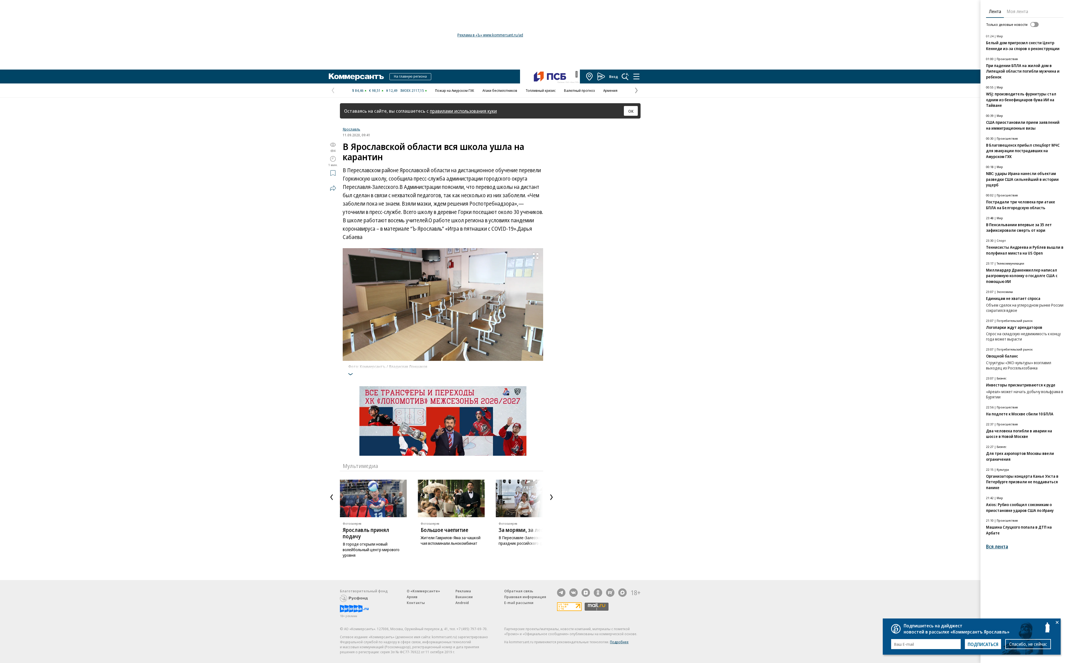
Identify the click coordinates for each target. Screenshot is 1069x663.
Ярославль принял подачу (366, 533)
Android (462, 602)
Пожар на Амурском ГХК (454, 90)
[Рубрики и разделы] (636, 76)
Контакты (416, 602)
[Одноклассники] (598, 592)
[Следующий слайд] (551, 497)
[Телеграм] (561, 592)
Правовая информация (525, 596)
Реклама (463, 590)
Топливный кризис (541, 90)
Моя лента (1017, 11)
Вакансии (464, 596)
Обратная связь (518, 590)
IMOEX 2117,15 (412, 90)
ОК (631, 111)
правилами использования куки (463, 111)
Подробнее (619, 641)
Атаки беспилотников (499, 90)
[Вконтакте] (573, 592)
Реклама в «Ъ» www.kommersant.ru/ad (490, 35)
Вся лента (997, 546)
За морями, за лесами (526, 530)
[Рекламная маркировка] (576, 74)
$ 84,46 (358, 90)
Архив (412, 596)
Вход (613, 76)
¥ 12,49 (392, 90)
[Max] (622, 592)
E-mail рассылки (518, 602)
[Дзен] (586, 592)
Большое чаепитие (444, 530)
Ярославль (351, 129)
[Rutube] (610, 592)
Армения (610, 90)
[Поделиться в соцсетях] (333, 188)
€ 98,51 (375, 90)
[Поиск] (625, 76)
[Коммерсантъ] (356, 76)
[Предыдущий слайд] (331, 497)
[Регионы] (589, 76)
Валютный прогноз (579, 90)
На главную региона (410, 76)
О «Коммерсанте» (423, 590)
